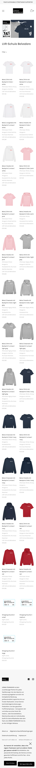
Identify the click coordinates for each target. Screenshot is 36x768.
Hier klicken (10, 763)
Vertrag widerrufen (26, 764)
